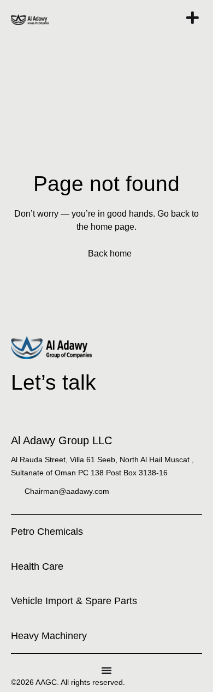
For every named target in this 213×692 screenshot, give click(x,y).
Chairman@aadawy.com (67, 491)
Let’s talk (53, 382)
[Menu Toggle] (106, 670)
